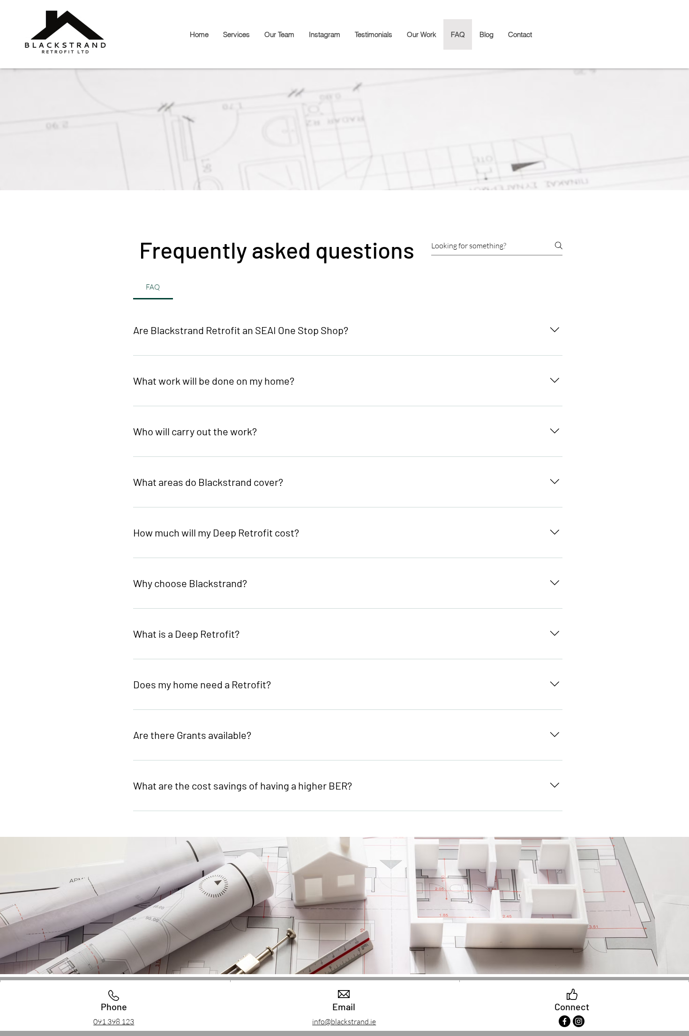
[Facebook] (564, 1021)
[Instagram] (578, 1021)
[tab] (153, 287)
